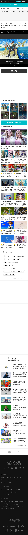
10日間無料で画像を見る (14, 122)
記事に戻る (14, 71)
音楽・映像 (14, 492)
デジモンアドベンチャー (11, 268)
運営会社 (3, 508)
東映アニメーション (10, 274)
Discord (16, 468)
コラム (20, 477)
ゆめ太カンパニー (9, 265)
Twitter (4, 468)
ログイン (24, 1)
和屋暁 (16, 262)
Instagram (20, 468)
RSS (23, 468)
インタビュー (15, 480)
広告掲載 (21, 501)
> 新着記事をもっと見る (22, 445)
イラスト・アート (5, 492)
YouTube (12, 468)
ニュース (14, 11)
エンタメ (10, 494)
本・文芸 (3, 489)
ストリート (4, 494)
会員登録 (18, 1)
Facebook (8, 468)
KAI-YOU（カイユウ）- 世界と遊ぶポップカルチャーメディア (14, 5)
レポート (3, 480)
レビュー (9, 480)
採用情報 (10, 508)
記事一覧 (3, 477)
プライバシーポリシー (6, 506)
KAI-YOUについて (5, 501)
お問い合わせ (14, 501)
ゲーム (19, 492)
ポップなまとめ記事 (6, 482)
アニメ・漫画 (8, 11)
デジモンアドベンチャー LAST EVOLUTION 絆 (13, 271)
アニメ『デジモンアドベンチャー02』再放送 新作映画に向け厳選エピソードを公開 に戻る (13, 25)
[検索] (26, 5)
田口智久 (7, 262)
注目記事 (9, 477)
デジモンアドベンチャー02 (12, 259)
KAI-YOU (3, 11)
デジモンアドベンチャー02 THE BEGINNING (13, 256)
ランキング (15, 477)
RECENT (15, 358)
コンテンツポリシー (18, 506)
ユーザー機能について (6, 504)
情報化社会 (9, 489)
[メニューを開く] (2, 5)
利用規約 (15, 504)
